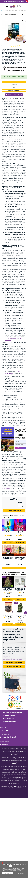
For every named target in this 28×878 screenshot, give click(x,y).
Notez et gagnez (6, 46)
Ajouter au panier (14, 510)
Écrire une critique (14, 666)
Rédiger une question (14, 662)
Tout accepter (7, 873)
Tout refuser (20, 873)
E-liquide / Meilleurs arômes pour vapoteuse (15, 338)
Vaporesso (7, 488)
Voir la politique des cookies (15, 870)
